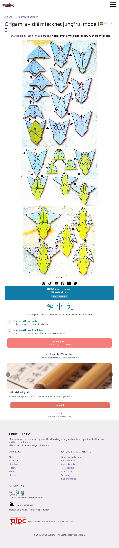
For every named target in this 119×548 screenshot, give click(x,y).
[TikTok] (49, 283)
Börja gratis (59, 343)
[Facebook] (62, 283)
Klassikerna (14, 475)
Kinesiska (13, 464)
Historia (13, 467)
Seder (12, 471)
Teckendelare (67, 467)
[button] (106, 23)
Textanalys (66, 475)
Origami (7, 16)
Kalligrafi (13, 460)
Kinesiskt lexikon (69, 464)
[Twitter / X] (75, 283)
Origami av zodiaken (27, 16)
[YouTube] (56, 283)
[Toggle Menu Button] (113, 4)
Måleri (12, 457)
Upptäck (60, 405)
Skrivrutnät (66, 471)
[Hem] (9, 6)
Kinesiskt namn (68, 460)
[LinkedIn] (69, 283)
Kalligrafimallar (68, 478)
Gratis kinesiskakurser (72, 457)
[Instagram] (43, 283)
